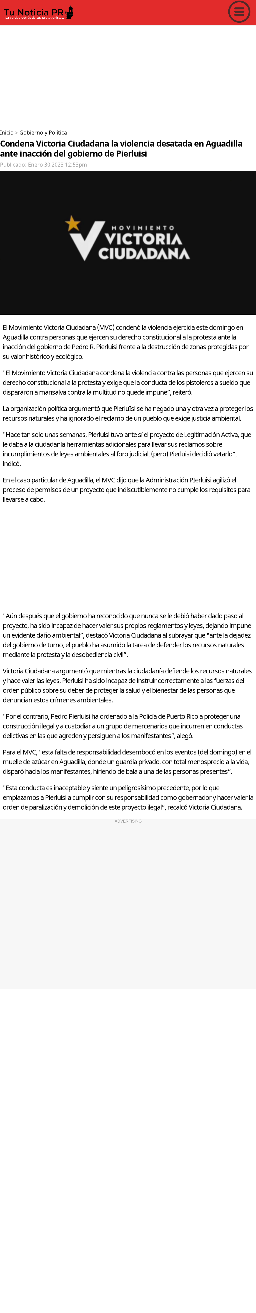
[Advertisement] (128, 75)
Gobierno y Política (43, 133)
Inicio (7, 133)
